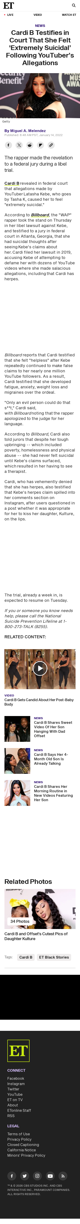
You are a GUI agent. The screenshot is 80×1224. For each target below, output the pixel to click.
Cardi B (11, 184)
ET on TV (15, 1100)
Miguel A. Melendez (28, 131)
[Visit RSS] (62, 1177)
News (40, 25)
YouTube (14, 1094)
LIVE (10, 15)
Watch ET (69, 15)
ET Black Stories (54, 957)
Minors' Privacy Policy (26, 1155)
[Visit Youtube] (50, 1176)
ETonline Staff (19, 1110)
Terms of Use (18, 1134)
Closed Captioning (23, 1145)
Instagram (16, 1084)
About (12, 1105)
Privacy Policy (19, 1139)
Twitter (13, 1089)
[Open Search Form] (74, 6)
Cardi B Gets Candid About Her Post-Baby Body (39, 702)
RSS (11, 1116)
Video (38, 15)
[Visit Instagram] (37, 1177)
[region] (40, 997)
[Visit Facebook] (11, 1177)
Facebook (15, 1078)
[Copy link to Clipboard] (51, 145)
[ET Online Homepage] (10, 5)
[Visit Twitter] (24, 1177)
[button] (40, 668)
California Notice (21, 1150)
